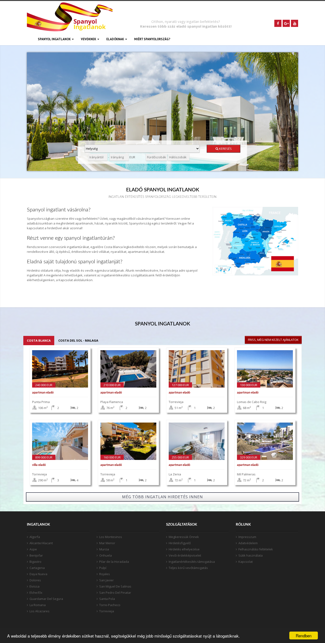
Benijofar (36, 555)
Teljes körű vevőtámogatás (188, 568)
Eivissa (34, 586)
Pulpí (102, 568)
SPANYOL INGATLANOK (54, 39)
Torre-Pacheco (109, 605)
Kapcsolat (245, 561)
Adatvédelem (248, 543)
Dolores (35, 580)
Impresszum (247, 537)
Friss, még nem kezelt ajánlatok (273, 340)
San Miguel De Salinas (115, 586)
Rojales (104, 574)
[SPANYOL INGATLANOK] (70, 23)
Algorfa (35, 537)
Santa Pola (107, 599)
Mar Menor (107, 543)
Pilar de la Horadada (114, 561)
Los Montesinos (110, 537)
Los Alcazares (39, 611)
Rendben (303, 635)
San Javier (106, 580)
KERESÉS (225, 148)
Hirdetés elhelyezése (184, 549)
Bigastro (35, 561)
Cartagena (37, 568)
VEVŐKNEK (89, 39)
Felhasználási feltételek (255, 549)
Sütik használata (250, 555)
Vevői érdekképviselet (185, 555)
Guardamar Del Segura (46, 599)
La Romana (38, 605)
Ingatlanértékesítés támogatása (192, 561)
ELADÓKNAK (115, 39)
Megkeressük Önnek (184, 537)
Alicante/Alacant (41, 543)
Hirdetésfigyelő (180, 543)
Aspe (33, 549)
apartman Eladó (43, 392)
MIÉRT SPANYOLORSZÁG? (152, 39)
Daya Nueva (38, 574)
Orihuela (105, 555)
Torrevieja (106, 611)
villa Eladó (39, 465)
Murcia (104, 549)
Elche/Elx (36, 592)
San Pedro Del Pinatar (115, 592)
